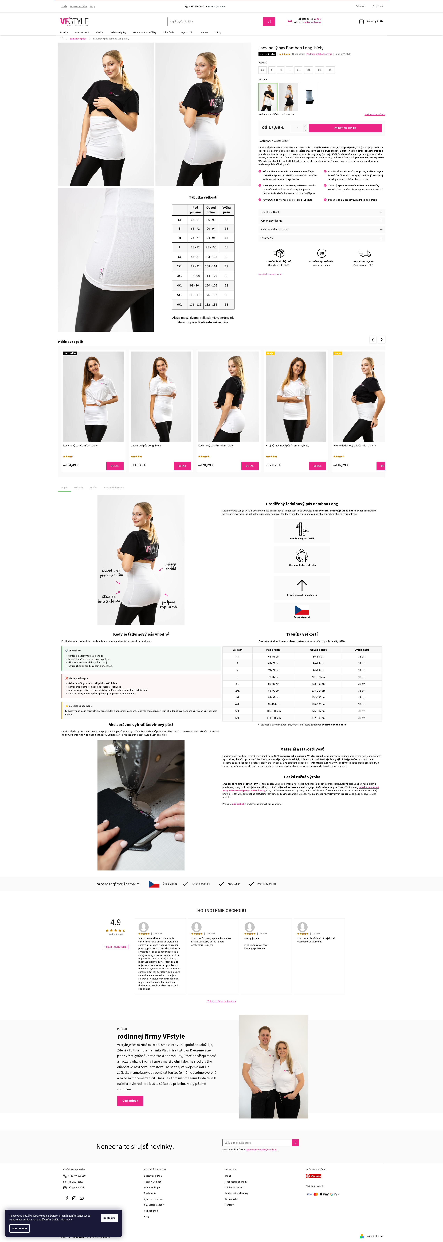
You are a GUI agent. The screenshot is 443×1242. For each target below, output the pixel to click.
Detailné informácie (268, 274)
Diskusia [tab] (78, 487)
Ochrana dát (231, 1199)
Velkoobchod (151, 1211)
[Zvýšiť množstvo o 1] (305, 126)
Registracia (378, 6)
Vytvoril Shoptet (375, 1236)
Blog (92, 6)
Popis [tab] (64, 487)
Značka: (343, 54)
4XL (330, 70)
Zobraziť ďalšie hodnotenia (221, 1001)
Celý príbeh (130, 1101)
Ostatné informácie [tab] (114, 487)
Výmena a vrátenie (153, 1199)
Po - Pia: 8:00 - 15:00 (73, 1182)
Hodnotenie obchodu (236, 1182)
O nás (64, 6)
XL (298, 70)
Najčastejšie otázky (154, 1205)
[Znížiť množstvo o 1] (305, 130)
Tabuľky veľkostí (153, 1182)
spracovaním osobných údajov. (261, 1149)
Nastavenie (19, 1228)
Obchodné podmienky (236, 1193)
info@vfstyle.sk (76, 1187)
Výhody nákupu (152, 1187)
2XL (308, 70)
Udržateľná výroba (234, 1187)
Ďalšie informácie (62, 1219)
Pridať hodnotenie (115, 947)
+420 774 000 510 (76, 1176)
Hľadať (269, 21)
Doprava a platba (78, 6)
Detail (115, 466)
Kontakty (229, 1205)
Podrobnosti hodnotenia (319, 54)
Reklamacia (150, 1193)
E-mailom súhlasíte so (250, 1149)
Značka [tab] (93, 487)
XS (262, 70)
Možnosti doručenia (375, 114)
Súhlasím (109, 1218)
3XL (319, 70)
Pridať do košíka (345, 128)
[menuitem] (63, 32)
